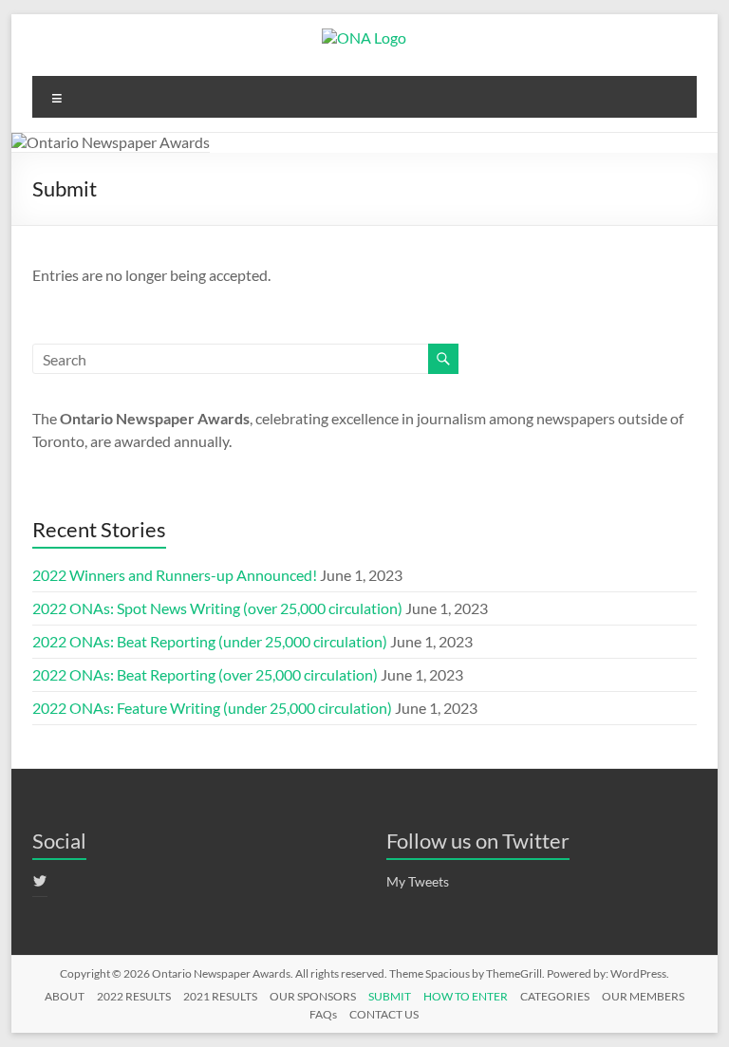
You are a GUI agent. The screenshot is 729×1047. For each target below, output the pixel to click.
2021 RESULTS (220, 996)
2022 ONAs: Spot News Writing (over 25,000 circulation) (217, 608)
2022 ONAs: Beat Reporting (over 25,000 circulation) (205, 674)
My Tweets (417, 881)
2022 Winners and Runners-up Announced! (174, 575)
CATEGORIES (554, 996)
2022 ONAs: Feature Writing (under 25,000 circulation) (212, 708)
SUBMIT (389, 996)
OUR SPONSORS (313, 996)
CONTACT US (384, 1014)
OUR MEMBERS (643, 996)
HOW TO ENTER (465, 996)
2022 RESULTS (134, 996)
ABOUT (64, 996)
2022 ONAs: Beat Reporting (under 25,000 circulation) (209, 641)
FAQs (323, 1014)
